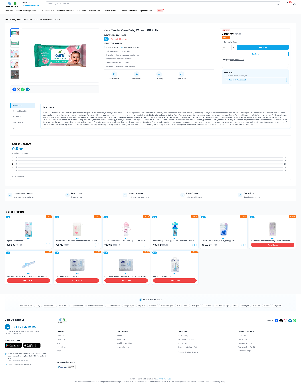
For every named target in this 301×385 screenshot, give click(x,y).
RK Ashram (152, 306)
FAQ (58, 343)
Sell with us (61, 347)
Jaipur (235, 306)
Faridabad (218, 306)
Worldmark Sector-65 (95, 306)
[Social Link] (276, 320)
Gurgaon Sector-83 (77, 306)
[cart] (48, 245)
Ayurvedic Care (123, 347)
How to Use (16, 117)
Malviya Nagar (129, 306)
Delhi (178, 306)
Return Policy (183, 343)
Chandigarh (245, 306)
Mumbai (266, 306)
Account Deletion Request (188, 352)
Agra (227, 306)
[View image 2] (14, 43)
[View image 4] (14, 63)
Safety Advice (17, 122)
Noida (186, 306)
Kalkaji (38, 306)
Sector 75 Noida (49, 306)
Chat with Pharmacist (237, 80)
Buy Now (255, 54)
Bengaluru (277, 306)
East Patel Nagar (26, 306)
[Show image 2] (29, 238)
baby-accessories (19, 20)
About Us (60, 335)
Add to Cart (263, 47)
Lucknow (256, 306)
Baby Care (121, 339)
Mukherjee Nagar (166, 306)
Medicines (121, 335)
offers (160, 11)
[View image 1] (14, 32)
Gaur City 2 (63, 306)
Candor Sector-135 (113, 306)
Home (7, 20)
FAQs (14, 128)
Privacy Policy (183, 335)
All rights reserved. (163, 379)
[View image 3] (14, 53)
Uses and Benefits (19, 111)
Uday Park (141, 306)
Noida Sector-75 (244, 339)
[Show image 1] (28, 238)
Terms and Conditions (186, 339)
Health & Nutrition (124, 343)
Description (17, 105)
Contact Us (61, 339)
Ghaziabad (207, 306)
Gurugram (196, 306)
